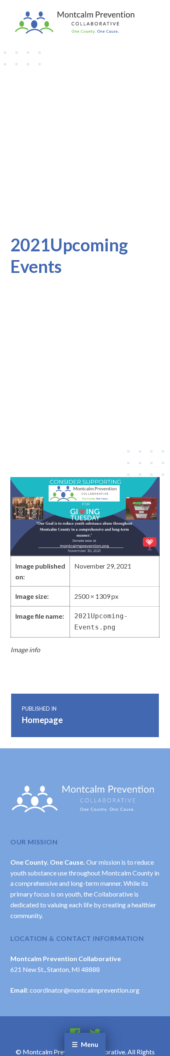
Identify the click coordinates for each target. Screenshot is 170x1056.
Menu (89, 1044)
